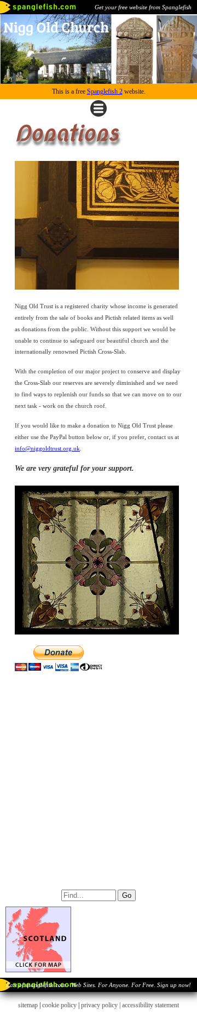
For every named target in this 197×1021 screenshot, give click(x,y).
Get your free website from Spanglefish (143, 7)
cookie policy (59, 1005)
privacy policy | (101, 1005)
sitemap (28, 1005)
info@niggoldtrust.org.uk (47, 448)
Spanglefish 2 (105, 91)
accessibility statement (150, 1005)
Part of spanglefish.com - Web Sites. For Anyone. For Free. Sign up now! (98, 985)
